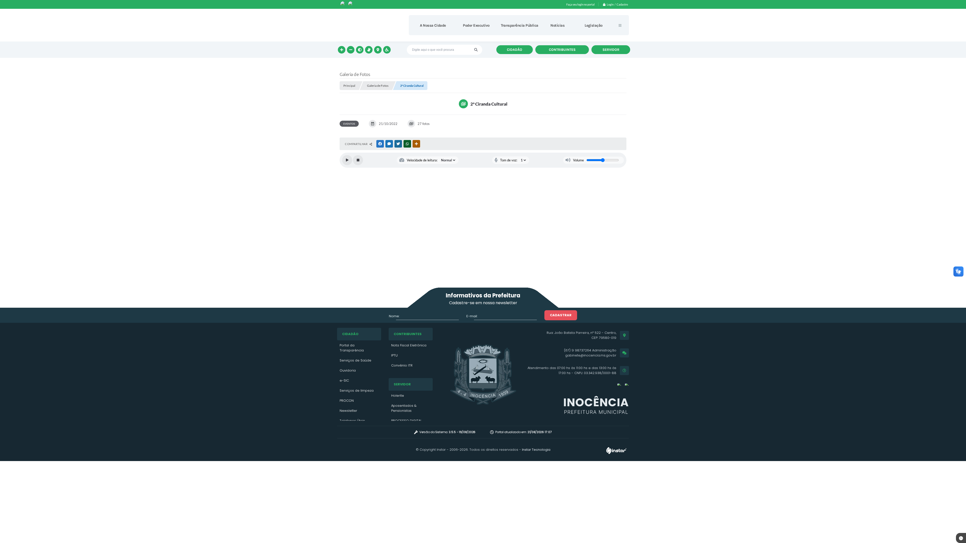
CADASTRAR (561, 315)
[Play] (347, 160)
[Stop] (358, 160)
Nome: (394, 316)
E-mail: (472, 316)
